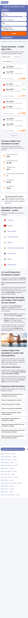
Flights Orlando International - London (11, 483)
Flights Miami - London (7, 492)
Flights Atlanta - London (7, 486)
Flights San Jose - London (8, 474)
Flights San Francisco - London (9, 465)
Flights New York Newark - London (10, 495)
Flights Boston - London (7, 489)
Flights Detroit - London (7, 468)
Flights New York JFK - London (9, 477)
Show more (14, 135)
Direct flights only (7, 61)
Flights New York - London (8, 453)
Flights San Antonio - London (9, 459)
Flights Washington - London (8, 456)
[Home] (5, 2)
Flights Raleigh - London (7, 462)
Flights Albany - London (7, 480)
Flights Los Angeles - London (9, 471)
